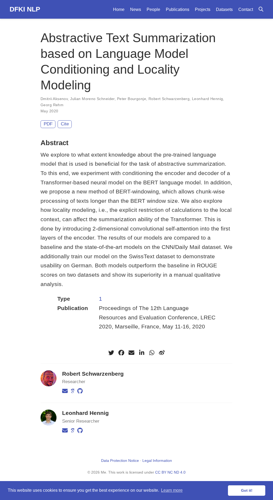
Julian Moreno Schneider (92, 99)
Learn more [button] (172, 490)
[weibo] (162, 353)
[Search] (261, 9)
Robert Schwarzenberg (169, 99)
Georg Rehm (52, 105)
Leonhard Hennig (207, 99)
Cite (65, 123)
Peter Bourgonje (131, 99)
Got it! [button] (246, 490)
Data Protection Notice (120, 460)
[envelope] (131, 353)
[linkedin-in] (142, 353)
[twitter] (111, 353)
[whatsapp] (152, 353)
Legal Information (157, 460)
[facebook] (121, 353)
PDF (48, 123)
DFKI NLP (25, 9)
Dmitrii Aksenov (54, 99)
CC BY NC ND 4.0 (170, 472)
